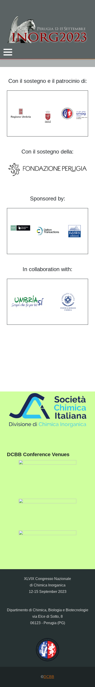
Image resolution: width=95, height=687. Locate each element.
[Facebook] (79, 63)
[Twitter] (73, 63)
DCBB (49, 677)
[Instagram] (85, 63)
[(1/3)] (47, 479)
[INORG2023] (47, 29)
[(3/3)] (47, 546)
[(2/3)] (47, 514)
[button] (7, 52)
